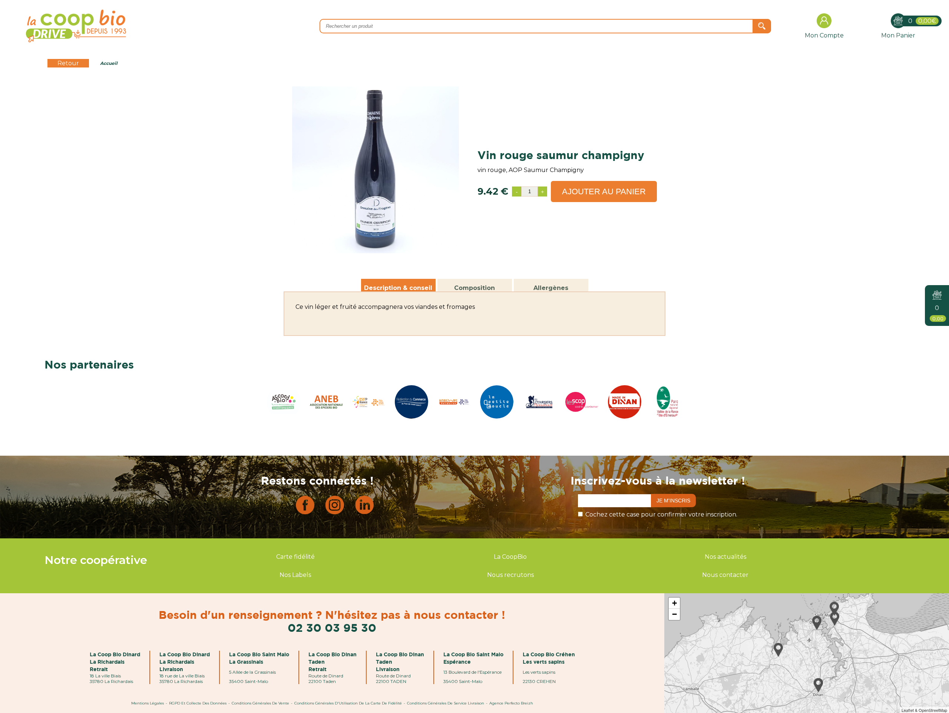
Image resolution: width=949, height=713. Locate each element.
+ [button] (674, 603)
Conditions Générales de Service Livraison (445, 703)
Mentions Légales (147, 703)
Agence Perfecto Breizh (511, 703)
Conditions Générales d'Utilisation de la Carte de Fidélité (348, 703)
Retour (68, 63)
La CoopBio (510, 556)
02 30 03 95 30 (332, 627)
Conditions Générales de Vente (260, 703)
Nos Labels (295, 574)
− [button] (674, 614)
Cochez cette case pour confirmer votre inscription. (661, 514)
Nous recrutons (510, 574)
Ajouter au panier (604, 191)
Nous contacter (725, 574)
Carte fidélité (295, 556)
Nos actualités (725, 556)
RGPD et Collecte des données (197, 703)
